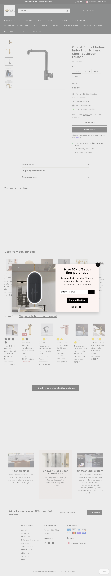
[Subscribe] (91, 292)
